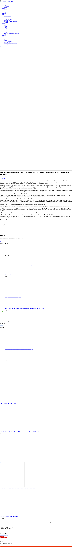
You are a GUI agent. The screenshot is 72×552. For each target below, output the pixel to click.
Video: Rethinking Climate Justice (9, 274)
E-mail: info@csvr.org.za (4, 535)
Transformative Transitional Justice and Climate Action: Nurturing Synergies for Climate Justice (19, 488)
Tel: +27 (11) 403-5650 (3, 531)
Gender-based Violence (9, 239)
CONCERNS (2, 536)
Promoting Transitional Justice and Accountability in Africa (13, 297)
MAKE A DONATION (3, 537)
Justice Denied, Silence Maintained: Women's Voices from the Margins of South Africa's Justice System (19, 349)
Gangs (5, 239)
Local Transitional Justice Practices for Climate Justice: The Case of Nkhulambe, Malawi (17, 319)
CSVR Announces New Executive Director (10, 253)
